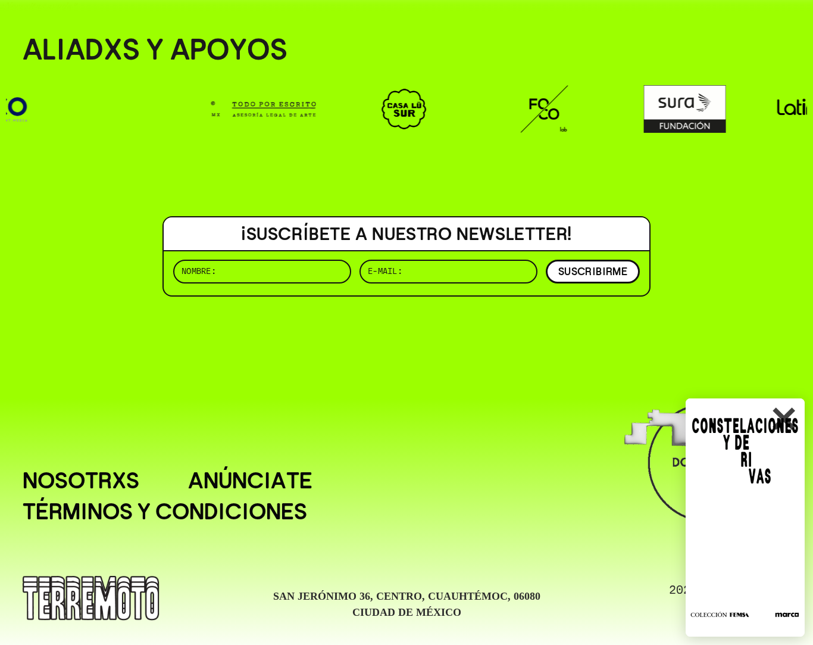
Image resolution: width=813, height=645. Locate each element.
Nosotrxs (81, 480)
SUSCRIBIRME (592, 271)
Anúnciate (250, 480)
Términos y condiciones (165, 511)
